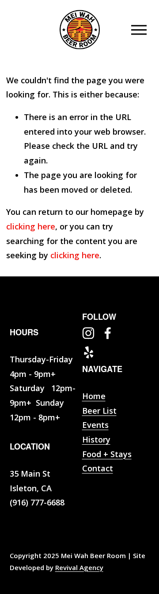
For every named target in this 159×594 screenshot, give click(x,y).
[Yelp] (88, 352)
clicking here (30, 226)
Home (94, 396)
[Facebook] (108, 333)
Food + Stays (107, 454)
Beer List (99, 410)
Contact (97, 468)
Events (95, 424)
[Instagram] (88, 333)
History (96, 439)
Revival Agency (79, 567)
